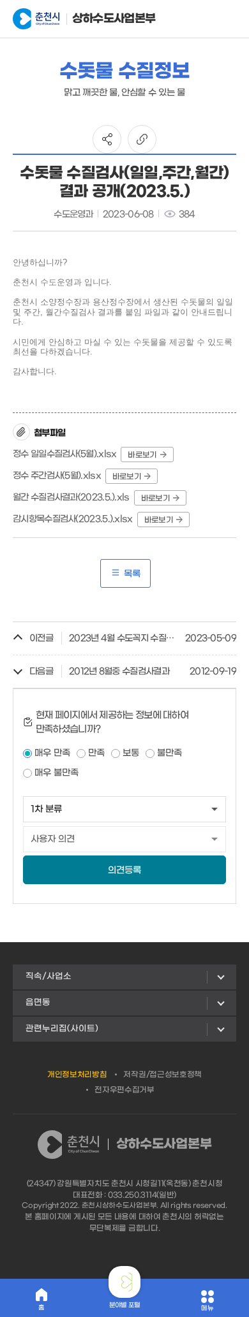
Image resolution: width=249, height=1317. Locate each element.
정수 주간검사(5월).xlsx (57, 475)
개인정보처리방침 (77, 1074)
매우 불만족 (56, 773)
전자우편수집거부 (124, 1090)
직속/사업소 (49, 976)
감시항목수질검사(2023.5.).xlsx (73, 519)
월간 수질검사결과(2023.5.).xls (71, 497)
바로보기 (142, 455)
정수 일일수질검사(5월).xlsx (64, 454)
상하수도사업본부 (105, 18)
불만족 (169, 753)
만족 (96, 753)
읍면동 (38, 1002)
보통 (131, 753)
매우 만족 (52, 753)
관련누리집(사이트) (62, 1028)
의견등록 (124, 870)
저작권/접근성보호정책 (162, 1074)
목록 (132, 574)
